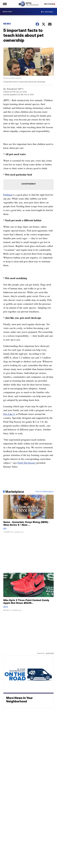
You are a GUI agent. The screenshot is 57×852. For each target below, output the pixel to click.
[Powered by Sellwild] (50, 653)
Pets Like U (9, 414)
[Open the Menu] (4, 4)
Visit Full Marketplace (45, 492)
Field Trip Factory (27, 462)
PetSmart (7, 194)
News (7, 23)
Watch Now (49, 4)
